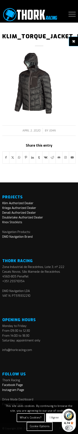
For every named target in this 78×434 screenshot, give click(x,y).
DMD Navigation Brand (17, 237)
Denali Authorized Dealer (19, 213)
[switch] (69, 428)
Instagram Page (13, 390)
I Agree (54, 417)
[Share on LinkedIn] (32, 157)
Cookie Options (40, 426)
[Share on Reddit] (52, 157)
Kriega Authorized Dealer (19, 208)
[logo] (31, 14)
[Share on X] (12, 157)
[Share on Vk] (45, 157)
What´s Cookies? (30, 417)
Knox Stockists (12, 222)
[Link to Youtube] (72, 157)
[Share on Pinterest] (26, 157)
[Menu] (70, 14)
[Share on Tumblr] (39, 157)
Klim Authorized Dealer (17, 203)
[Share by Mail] (59, 157)
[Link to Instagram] (65, 157)
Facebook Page (12, 385)
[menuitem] (70, 14)
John (52, 130)
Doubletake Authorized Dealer (22, 217)
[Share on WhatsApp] (19, 157)
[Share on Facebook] (5, 157)
